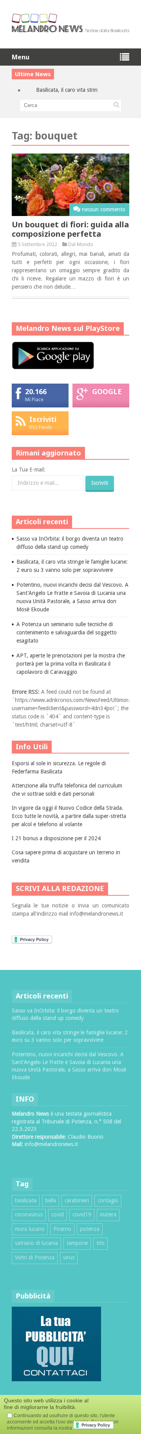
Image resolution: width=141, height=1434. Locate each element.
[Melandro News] (70, 29)
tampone (77, 1243)
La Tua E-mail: (28, 469)
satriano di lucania (36, 1243)
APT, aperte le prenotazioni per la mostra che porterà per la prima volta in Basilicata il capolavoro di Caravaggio (70, 663)
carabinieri (77, 1200)
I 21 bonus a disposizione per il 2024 (56, 838)
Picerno (62, 1229)
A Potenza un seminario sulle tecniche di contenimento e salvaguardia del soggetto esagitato (66, 632)
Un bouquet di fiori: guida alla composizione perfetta (70, 229)
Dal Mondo (80, 244)
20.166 (36, 391)
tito (100, 1243)
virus (68, 1257)
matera (108, 1214)
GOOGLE (107, 391)
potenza (89, 1229)
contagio (108, 1200)
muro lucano (30, 1229)
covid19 (81, 1214)
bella (50, 1200)
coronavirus (29, 1214)
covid (57, 1214)
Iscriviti (42, 419)
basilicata (25, 1200)
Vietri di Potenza (34, 1257)
